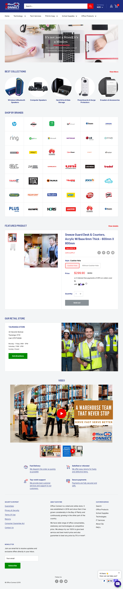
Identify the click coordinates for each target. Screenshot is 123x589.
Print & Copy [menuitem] (50, 16)
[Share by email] (112, 252)
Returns (8, 519)
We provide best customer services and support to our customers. (40, 485)
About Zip (100, 524)
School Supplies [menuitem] (68, 16)
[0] (116, 6)
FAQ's (98, 527)
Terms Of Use (10, 515)
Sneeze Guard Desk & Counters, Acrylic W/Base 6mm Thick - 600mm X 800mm (89, 239)
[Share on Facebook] (99, 252)
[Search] (90, 6)
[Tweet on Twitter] (108, 252)
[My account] (111, 6)
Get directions (18, 356)
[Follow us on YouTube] (66, 581)
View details (113, 226)
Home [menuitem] (7, 16)
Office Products (102, 509)
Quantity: (69, 294)
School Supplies (102, 513)
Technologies (101, 517)
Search (98, 506)
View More (114, 72)
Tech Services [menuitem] (35, 16)
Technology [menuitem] (18, 16)
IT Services (100, 520)
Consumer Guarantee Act (15, 523)
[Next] (118, 88)
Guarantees (9, 506)
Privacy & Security (12, 510)
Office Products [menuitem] (87, 16)
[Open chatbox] (117, 584)
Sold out (77, 303)
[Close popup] (119, 572)
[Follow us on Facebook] (56, 581)
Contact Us (9, 527)
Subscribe (12, 566)
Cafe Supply (70, 253)
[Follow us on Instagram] (61, 581)
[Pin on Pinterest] (103, 252)
